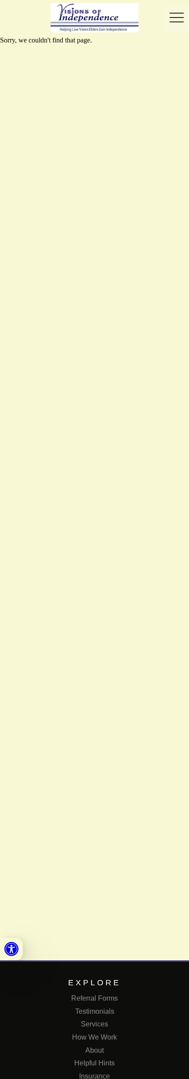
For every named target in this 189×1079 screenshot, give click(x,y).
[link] (11, 949)
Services (94, 1024)
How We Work (94, 1037)
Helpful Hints (94, 1063)
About (94, 1050)
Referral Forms (94, 998)
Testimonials (94, 1011)
